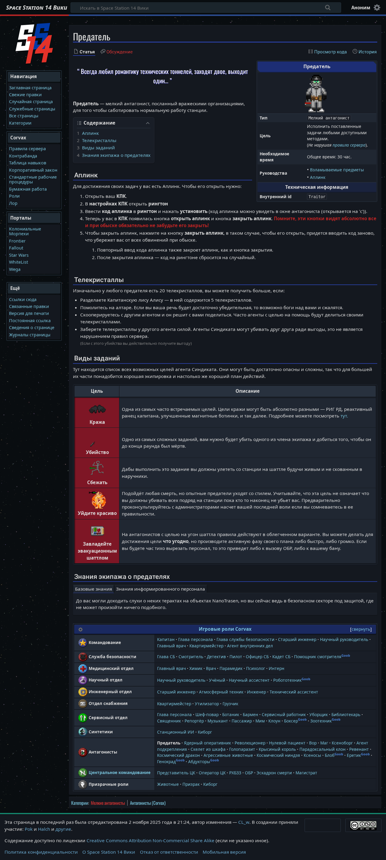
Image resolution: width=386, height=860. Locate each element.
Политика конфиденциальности (41, 852)
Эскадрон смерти (274, 773)
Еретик (354, 755)
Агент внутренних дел (250, 646)
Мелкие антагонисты (108, 802)
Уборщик (318, 714)
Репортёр (194, 721)
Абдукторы (199, 761)
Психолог (255, 668)
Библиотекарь (345, 714)
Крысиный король (277, 749)
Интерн (276, 668)
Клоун (274, 721)
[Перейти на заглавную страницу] (34, 42)
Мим (260, 721)
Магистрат (306, 773)
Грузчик (230, 703)
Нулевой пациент (287, 743)
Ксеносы (312, 755)
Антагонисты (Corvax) (148, 802)
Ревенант (359, 749)
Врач (211, 668)
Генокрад (166, 761)
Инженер (256, 692)
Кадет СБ (281, 656)
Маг (324, 743)
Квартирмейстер (206, 646)
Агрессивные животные (228, 755)
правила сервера (349, 145)
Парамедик (231, 668)
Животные (168, 784)
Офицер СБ (257, 656)
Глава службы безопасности (245, 639)
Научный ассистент (249, 680)
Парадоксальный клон (322, 749)
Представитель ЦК (176, 773)
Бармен (250, 714)
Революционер (250, 743)
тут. (344, 416)
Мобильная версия (224, 852)
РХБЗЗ (235, 773)
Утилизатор (207, 703)
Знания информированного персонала (160, 589)
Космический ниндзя (278, 755)
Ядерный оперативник (207, 743)
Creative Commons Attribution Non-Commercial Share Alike (150, 840)
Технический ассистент (294, 692)
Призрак (191, 784)
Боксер (291, 721)
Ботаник (230, 714)
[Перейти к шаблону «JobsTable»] (80, 629)
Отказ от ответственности (169, 852)
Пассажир (242, 721)
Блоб (329, 755)
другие (63, 829)
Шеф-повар (207, 714)
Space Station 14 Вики (36, 7)
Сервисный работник (284, 714)
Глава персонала (195, 639)
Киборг (205, 732)
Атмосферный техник (221, 692)
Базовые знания (93, 589)
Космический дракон (178, 755)
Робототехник (287, 680)
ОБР (249, 773)
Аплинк (317, 177)
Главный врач (171, 646)
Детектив (216, 656)
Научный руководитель (344, 639)
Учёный (217, 680)
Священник (169, 721)
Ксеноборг (342, 743)
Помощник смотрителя (317, 656)
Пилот (235, 656)
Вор (313, 743)
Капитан (166, 639)
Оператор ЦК (212, 773)
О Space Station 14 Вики (108, 852)
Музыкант (217, 721)
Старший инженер (297, 639)
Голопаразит (242, 749)
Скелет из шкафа (208, 749)
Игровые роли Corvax (225, 629)
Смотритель (191, 656)
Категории (79, 802)
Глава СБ (166, 656)
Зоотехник (321, 721)
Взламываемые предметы (337, 170)
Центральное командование (119, 772)
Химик (195, 668)
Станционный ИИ (175, 732)
